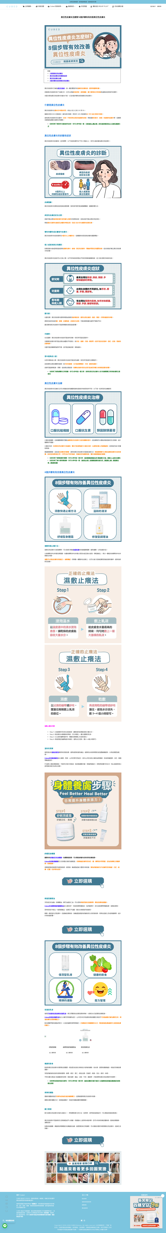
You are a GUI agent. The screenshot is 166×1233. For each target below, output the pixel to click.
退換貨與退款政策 (86, 1202)
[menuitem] (27, 6)
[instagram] (84, 1220)
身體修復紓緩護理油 (69, 1047)
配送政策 (84, 1198)
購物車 (159, 6)
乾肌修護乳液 (85, 1047)
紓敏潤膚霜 (52, 1047)
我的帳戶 (153, 6)
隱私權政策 (85, 1208)
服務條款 (84, 1205)
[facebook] (82, 1220)
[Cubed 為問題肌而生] (12, 6)
